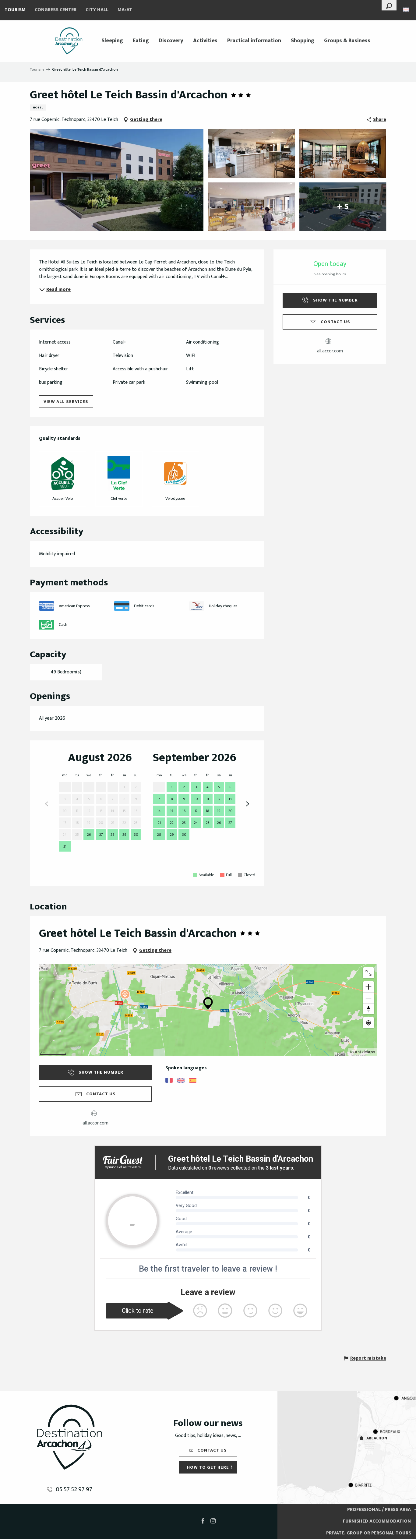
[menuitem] (69, 41)
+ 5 (343, 206)
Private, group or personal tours (368, 1533)
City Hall (97, 10)
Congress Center (55, 10)
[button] (389, 5)
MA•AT (125, 10)
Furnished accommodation (377, 1521)
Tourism (15, 10)
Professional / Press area (379, 1509)
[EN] (406, 10)
